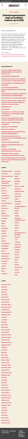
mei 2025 (4, 322)
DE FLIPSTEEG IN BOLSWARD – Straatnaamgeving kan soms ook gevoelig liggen (13, 89)
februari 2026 (5, 299)
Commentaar (5, 195)
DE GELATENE (5, 109)
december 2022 (6, 395)
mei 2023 (4, 382)
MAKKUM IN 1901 (6, 107)
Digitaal (3, 213)
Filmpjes (3, 231)
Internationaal (5, 258)
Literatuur (17, 173)
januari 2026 (5, 302)
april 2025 (4, 324)
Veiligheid (17, 247)
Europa (3, 226)
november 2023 (6, 367)
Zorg (16, 275)
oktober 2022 (5, 400)
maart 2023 (4, 387)
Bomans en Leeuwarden (8, 129)
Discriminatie (5, 216)
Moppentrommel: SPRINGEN (9, 126)
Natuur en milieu (19, 186)
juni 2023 (4, 380)
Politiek (16, 12)
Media (16, 176)
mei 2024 (4, 352)
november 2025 (6, 307)
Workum (17, 272)
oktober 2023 (5, 370)
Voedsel (17, 257)
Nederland (18, 189)
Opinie (16, 199)
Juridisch (4, 263)
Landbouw (4, 273)
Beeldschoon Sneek (7, 176)
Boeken (3, 188)
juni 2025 (4, 319)
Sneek (16, 225)
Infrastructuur (5, 253)
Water (16, 259)
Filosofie (3, 233)
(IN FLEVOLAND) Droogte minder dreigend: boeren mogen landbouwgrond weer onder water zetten (13, 159)
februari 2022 (5, 420)
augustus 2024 (5, 345)
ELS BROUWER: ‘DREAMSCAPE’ (10, 76)
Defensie (4, 205)
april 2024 (4, 355)
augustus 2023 (5, 375)
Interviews (4, 261)
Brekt (7, 431)
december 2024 (6, 335)
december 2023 (6, 365)
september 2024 (6, 342)
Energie (3, 221)
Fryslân (3, 241)
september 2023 (6, 372)
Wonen (17, 270)
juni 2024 (4, 350)
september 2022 (6, 402)
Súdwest (17, 237)
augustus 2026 (5, 284)
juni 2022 (4, 410)
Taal (16, 239)
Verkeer (17, 252)
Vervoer (17, 254)
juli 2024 (4, 347)
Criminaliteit (5, 198)
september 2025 (6, 312)
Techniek (17, 242)
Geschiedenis (5, 243)
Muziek (17, 184)
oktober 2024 (5, 340)
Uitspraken (18, 244)
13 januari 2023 (15, 23)
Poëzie (16, 211)
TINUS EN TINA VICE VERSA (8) (10, 142)
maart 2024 (4, 357)
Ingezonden (4, 256)
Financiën (4, 236)
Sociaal (17, 227)
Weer (16, 262)
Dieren (3, 211)
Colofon (21, 431)
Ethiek (11, 12)
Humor (3, 251)
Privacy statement (22, 435)
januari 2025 (5, 332)
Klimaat (3, 268)
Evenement (4, 228)
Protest (17, 222)
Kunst (3, 271)
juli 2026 (4, 287)
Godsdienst (4, 248)
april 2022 (4, 415)
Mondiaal (17, 181)
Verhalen (17, 249)
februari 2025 (5, 330)
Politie (16, 213)
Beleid (3, 179)
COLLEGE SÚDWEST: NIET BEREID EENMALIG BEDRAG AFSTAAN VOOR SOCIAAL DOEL (11, 72)
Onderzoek (18, 196)
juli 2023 (4, 377)
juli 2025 (4, 317)
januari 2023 (5, 392)
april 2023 (4, 385)
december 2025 (6, 304)
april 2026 (4, 294)
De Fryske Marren (6, 203)
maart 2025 (4, 327)
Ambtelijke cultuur (6, 171)
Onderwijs (18, 194)
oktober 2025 (5, 309)
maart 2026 (4, 297)
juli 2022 (4, 407)
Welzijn (17, 264)
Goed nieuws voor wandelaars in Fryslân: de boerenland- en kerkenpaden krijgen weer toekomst (13, 113)
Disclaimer (22, 432)
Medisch (17, 179)
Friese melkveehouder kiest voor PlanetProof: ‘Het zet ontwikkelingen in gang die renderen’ (13, 137)
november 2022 (6, 397)
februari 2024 (5, 360)
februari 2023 (5, 390)
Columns (4, 193)
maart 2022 (4, 418)
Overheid (17, 204)
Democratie (4, 208)
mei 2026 (4, 292)
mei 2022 (4, 413)
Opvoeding (18, 201)
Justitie (3, 266)
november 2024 (6, 337)
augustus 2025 (5, 314)
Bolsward (4, 190)
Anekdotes (4, 173)
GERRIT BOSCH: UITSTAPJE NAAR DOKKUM (13, 98)
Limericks (17, 171)
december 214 (5, 423)
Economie (4, 218)
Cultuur (3, 200)
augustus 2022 (5, 405)
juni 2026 (4, 289)
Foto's (3, 238)
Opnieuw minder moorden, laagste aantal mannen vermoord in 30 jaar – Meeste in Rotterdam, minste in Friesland (13, 102)
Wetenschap (18, 267)
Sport (16, 230)
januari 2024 (5, 362)
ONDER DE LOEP (19, 191)
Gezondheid (4, 246)
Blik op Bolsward (6, 185)
